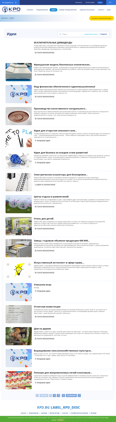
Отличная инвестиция (47, 306)
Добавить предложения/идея (101, 18)
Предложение (33, 413)
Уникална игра (42, 284)
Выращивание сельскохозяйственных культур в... (63, 350)
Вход (100, 2)
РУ (110, 2)
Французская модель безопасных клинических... (62, 64)
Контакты (78, 2)
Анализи (44, 413)
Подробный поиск (91, 34)
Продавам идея (43, 140)
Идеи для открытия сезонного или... (55, 130)
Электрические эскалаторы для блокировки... (61, 174)
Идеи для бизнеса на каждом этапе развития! (61, 152)
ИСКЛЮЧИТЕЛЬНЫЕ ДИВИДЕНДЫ (53, 42)
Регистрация (90, 2)
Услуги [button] (101, 10)
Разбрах (60, 420)
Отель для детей (44, 218)
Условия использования (79, 413)
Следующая (71, 395)
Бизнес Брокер (55, 413)
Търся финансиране (45, 52)
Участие (65, 413)
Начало (4, 18)
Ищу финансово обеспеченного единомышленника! (64, 86)
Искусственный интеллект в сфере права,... (59, 262)
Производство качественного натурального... (60, 108)
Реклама (93, 413)
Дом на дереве (42, 328)
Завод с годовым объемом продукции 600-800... (62, 240)
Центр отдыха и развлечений (51, 196)
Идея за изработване (46, 184)
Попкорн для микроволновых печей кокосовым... (63, 372)
